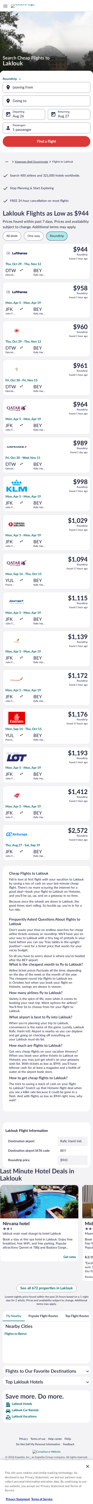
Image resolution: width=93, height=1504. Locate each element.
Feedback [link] (68, 1444)
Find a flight (46, 141)
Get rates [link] (69, 1257)
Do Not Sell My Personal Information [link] (38, 1444)
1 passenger (22, 130)
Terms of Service (42, 1499)
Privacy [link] (23, 1438)
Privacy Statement (18, 1499)
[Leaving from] (46, 87)
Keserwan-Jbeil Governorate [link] (31, 161)
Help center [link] (55, 1438)
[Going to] (46, 101)
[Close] (88, 1466)
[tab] (14, 1316)
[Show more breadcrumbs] (7, 162)
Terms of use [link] (37, 1438)
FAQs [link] (68, 1438)
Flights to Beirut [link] (16, 1334)
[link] (46, 1404)
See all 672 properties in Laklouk (46, 1288)
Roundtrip (10, 79)
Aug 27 (63, 116)
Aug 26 (18, 116)
